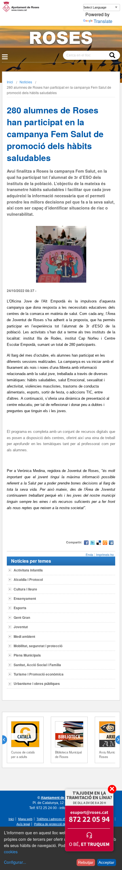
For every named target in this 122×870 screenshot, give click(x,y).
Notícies (26, 81)
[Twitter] (92, 543)
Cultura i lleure (25, 589)
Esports (20, 607)
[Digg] (111, 543)
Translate (103, 21)
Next (115, 739)
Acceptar (106, 862)
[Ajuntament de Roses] (61, 39)
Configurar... (15, 862)
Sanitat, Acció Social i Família (37, 664)
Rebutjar (85, 862)
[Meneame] (105, 543)
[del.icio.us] (98, 543)
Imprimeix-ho (105, 555)
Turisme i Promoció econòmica (39, 674)
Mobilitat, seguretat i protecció (38, 645)
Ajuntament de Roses (58, 798)
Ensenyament (25, 598)
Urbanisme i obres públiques (37, 683)
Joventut (21, 626)
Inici (10, 81)
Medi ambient (24, 636)
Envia (89, 555)
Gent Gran (22, 617)
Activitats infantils (28, 570)
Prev (6, 739)
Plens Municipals (27, 655)
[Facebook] (86, 543)
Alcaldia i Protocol (28, 579)
